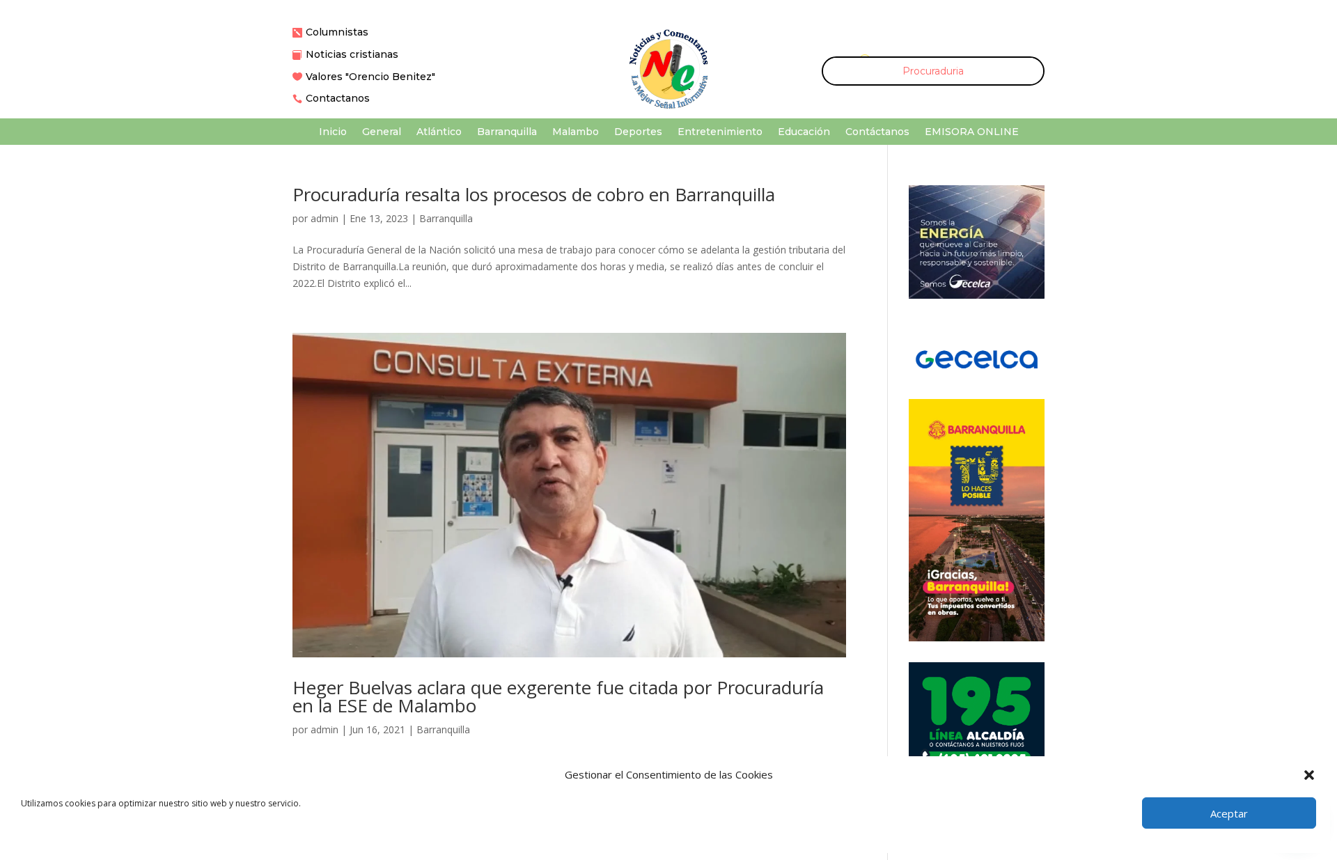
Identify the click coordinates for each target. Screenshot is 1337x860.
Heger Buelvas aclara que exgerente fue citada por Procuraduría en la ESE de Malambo (558, 696)
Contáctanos (877, 132)
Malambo (575, 132)
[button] (1309, 775)
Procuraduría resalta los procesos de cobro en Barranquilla (533, 194)
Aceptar (1229, 813)
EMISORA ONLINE (972, 132)
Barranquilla (507, 132)
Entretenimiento (720, 132)
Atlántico (439, 132)
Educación (804, 132)
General (381, 132)
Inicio (333, 132)
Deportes (638, 132)
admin (324, 218)
